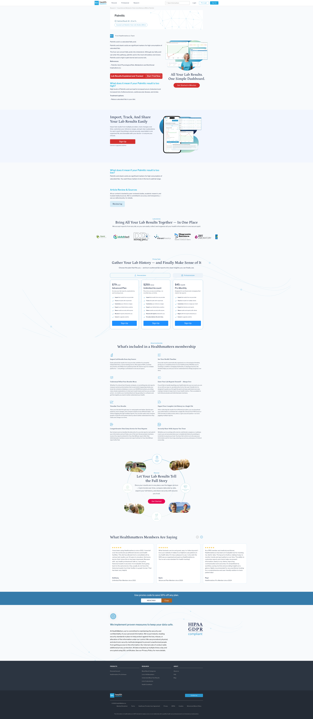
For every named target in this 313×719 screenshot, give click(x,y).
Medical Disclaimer (122, 706)
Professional (125, 3)
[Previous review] (197, 537)
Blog (175, 678)
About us (176, 671)
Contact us (194, 695)
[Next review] (201, 537)
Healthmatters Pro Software (118, 674)
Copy (167, 600)
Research (136, 3)
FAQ (175, 674)
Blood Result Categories (149, 671)
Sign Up (214, 3)
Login (194, 3)
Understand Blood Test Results (151, 678)
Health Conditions (147, 684)
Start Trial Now (153, 76)
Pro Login (204, 3)
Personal (114, 3)
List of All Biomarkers (148, 674)
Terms (133, 706)
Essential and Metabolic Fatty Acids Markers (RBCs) (131, 25)
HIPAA (173, 706)
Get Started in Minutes (186, 85)
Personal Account (115, 671)
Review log (117, 204)
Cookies (181, 706)
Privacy (166, 706)
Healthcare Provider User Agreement (149, 706)
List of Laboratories (147, 681)
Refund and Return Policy (194, 706)
